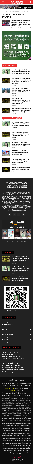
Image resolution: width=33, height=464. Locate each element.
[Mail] (14, 214)
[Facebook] (9, 214)
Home (3, 12)
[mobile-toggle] (3, 2)
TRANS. (16, 380)
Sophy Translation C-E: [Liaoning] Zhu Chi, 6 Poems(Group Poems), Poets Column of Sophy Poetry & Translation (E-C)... (21, 110)
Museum (11, 380)
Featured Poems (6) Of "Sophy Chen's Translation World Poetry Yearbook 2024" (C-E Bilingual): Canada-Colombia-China (21, 71)
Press (17, 379)
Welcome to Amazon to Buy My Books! (16, 242)
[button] (30, 2)
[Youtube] (23, 214)
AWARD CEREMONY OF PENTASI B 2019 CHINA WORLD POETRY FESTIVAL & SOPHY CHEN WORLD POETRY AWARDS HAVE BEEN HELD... (20, 23)
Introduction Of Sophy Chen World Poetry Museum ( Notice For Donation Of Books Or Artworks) (21, 169)
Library (28, 379)
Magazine (22, 379)
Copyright (22, 380)
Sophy (8, 379)
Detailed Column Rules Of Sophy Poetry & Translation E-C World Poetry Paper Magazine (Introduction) (21, 160)
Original (13, 379)
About (3, 379)
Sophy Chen (14, 27)
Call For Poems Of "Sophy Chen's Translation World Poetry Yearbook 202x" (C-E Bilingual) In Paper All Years (21, 144)
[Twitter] (18, 214)
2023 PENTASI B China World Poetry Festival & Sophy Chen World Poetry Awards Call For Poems (20, 152)
